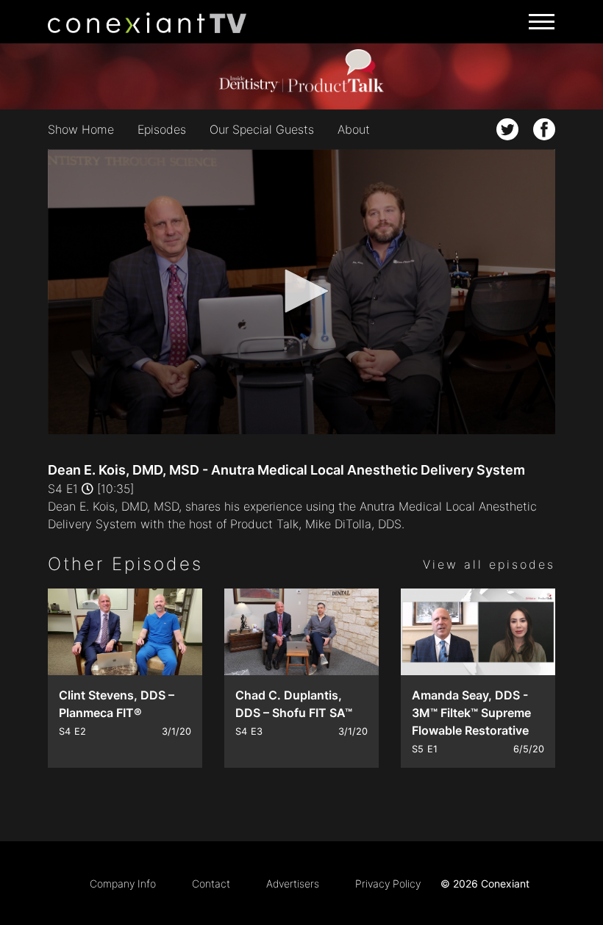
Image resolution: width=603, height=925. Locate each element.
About (354, 129)
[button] (301, 291)
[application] (301, 291)
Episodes (162, 129)
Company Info (123, 883)
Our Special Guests (262, 129)
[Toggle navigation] (537, 21)
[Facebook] (544, 129)
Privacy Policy (388, 883)
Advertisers (292, 883)
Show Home (81, 129)
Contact (211, 883)
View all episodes (489, 564)
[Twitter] (507, 129)
